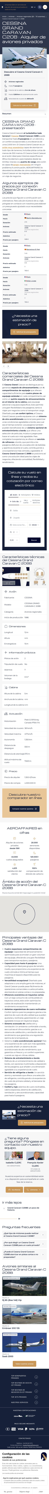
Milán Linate (31, 281)
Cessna (15, 136)
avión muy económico (12, 147)
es (32, 7)
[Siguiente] (8, 366)
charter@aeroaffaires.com (31, 1445)
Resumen (6, 114)
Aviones (12, 16)
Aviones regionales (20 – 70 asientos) (31, 16)
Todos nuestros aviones (24, 1364)
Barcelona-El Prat (33, 249)
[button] (24, 105)
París (28, 214)
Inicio (4, 16)
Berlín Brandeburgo (34, 218)
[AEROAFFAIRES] (2, 7)
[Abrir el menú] (45, 7)
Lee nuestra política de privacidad (12, 1473)
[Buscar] (39, 7)
